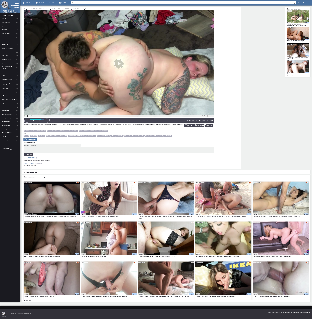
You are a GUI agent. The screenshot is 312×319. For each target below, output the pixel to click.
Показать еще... (28, 300)
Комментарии (30, 139)
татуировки (41, 135)
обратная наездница (138, 135)
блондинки (33, 135)
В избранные (200, 125)
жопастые (127, 135)
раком (161, 135)
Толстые (26, 131)
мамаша (26, 135)
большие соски (91, 135)
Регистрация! (306, 2)
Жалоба (209, 125)
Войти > (300, 2)
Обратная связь (295, 312)
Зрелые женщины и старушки (99, 131)
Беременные (63, 131)
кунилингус (119, 135)
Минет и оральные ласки (38, 131)
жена (113, 135)
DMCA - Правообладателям (275, 312)
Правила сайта (286, 312)
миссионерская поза (151, 135)
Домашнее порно (52, 131)
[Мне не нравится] (48, 120)
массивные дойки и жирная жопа (56, 135)
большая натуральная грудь (76, 135)
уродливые (167, 135)
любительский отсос (103, 135)
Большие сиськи (73, 131)
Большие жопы (84, 131)
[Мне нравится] (26, 120)
